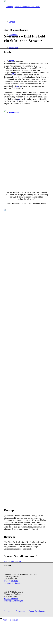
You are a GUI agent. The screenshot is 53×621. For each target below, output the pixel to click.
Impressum (8, 611)
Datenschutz (20, 611)
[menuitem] (29, 21)
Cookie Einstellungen (37, 611)
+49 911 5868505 (11, 581)
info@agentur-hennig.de (13, 583)
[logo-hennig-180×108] (22, 7)
